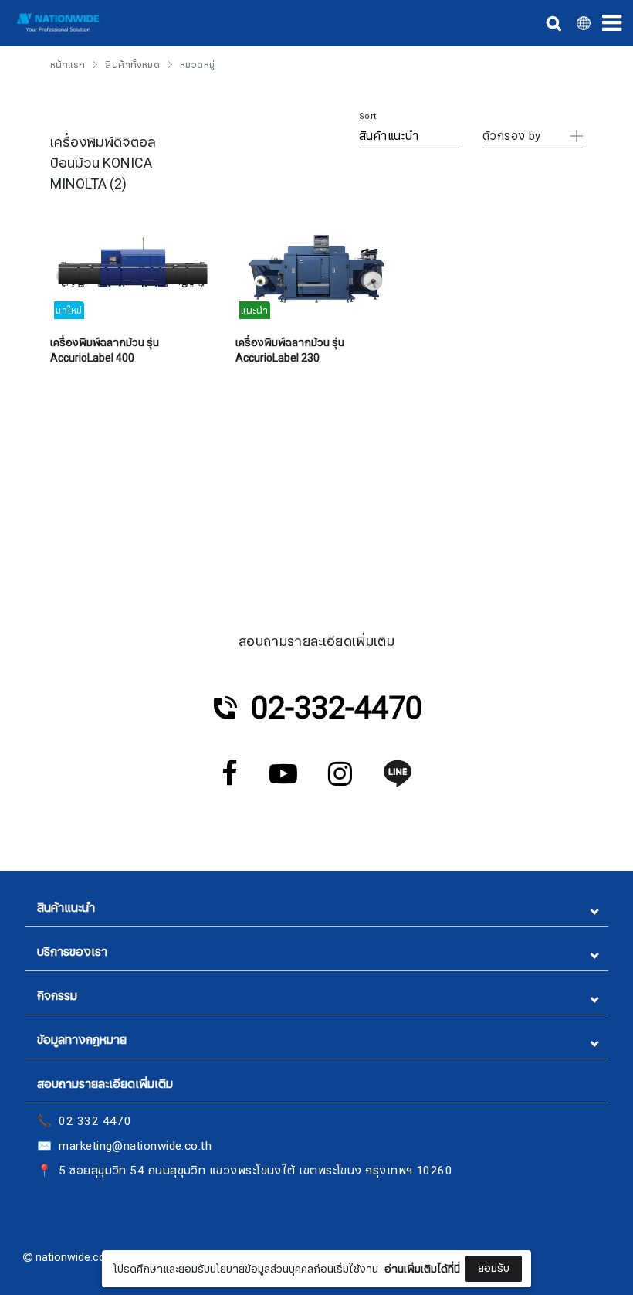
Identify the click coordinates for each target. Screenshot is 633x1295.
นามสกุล (200, 1235)
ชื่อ (187, 1158)
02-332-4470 (336, 708)
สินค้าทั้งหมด (132, 65)
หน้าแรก (67, 65)
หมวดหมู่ (197, 65)
